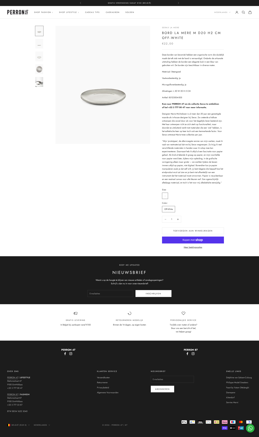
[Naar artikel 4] (39, 69)
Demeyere (230, 392)
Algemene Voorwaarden (107, 392)
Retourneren (102, 382)
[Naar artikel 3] (39, 56)
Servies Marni (232, 402)
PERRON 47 (12, 377)
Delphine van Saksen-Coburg (239, 377)
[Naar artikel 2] (39, 44)
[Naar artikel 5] (39, 82)
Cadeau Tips (92, 12)
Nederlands (221, 12)
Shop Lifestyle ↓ (69, 12)
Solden (129, 12)
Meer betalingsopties (193, 247)
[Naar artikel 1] (39, 31)
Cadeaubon (112, 12)
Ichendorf (230, 397)
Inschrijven (153, 293)
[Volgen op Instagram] (71, 353)
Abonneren (162, 389)
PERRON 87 (12, 394)
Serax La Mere (170, 27)
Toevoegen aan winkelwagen (193, 230)
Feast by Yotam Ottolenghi (237, 387)
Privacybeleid (103, 387)
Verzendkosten (103, 377)
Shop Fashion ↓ (43, 12)
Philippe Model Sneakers (237, 382)
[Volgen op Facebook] (65, 353)
